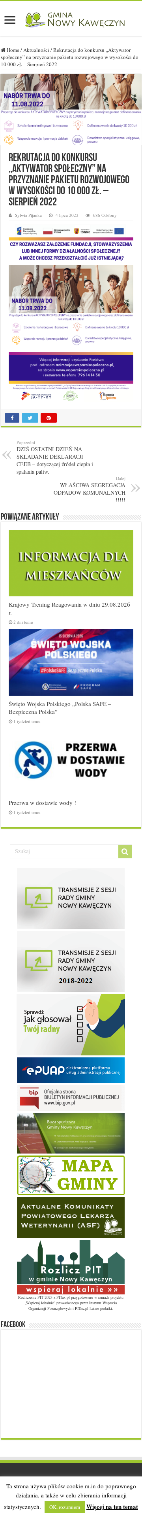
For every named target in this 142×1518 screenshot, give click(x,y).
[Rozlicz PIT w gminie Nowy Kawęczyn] (71, 1266)
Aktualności (36, 49)
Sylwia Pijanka (28, 215)
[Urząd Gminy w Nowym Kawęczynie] (71, 18)
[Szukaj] (125, 851)
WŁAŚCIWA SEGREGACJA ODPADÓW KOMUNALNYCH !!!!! (89, 489)
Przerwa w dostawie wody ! (42, 802)
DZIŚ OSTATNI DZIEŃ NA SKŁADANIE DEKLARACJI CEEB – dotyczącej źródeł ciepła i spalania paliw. (55, 457)
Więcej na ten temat (112, 1506)
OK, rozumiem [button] (64, 1506)
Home (12, 49)
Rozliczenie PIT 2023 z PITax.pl (44, 1297)
